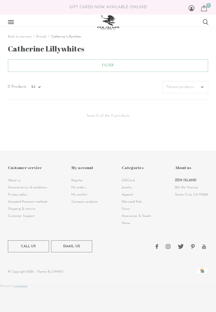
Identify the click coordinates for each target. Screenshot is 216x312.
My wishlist (79, 194)
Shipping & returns (22, 209)
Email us (71, 246)
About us (14, 180)
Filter (108, 65)
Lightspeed (20, 286)
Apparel (127, 194)
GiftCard (128, 180)
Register (77, 180)
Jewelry (127, 187)
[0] (204, 8)
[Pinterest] (193, 246)
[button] (12, 22)
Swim (126, 209)
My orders (78, 187)
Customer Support (21, 216)
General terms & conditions (27, 187)
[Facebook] (156, 246)
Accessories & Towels (136, 216)
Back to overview (20, 36)
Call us (28, 246)
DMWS (57, 271)
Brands (41, 36)
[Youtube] (204, 246)
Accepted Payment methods (28, 201)
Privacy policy (17, 194)
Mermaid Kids (132, 201)
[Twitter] (181, 246)
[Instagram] (168, 246)
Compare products (84, 201)
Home (126, 223)
